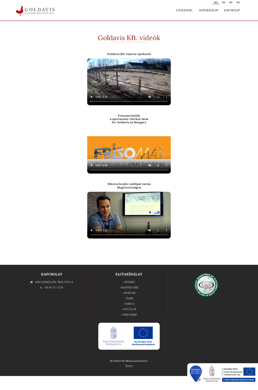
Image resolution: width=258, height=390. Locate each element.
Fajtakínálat (208, 10)
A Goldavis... (185, 10)
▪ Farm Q (129, 303)
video (129, 366)
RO (238, 2)
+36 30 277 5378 (53, 287)
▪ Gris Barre (129, 314)
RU (231, 2)
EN (223, 2)
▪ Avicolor (129, 309)
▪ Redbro (129, 282)
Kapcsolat (232, 10)
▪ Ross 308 (129, 293)
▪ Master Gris (129, 287)
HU (216, 2)
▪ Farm (129, 298)
